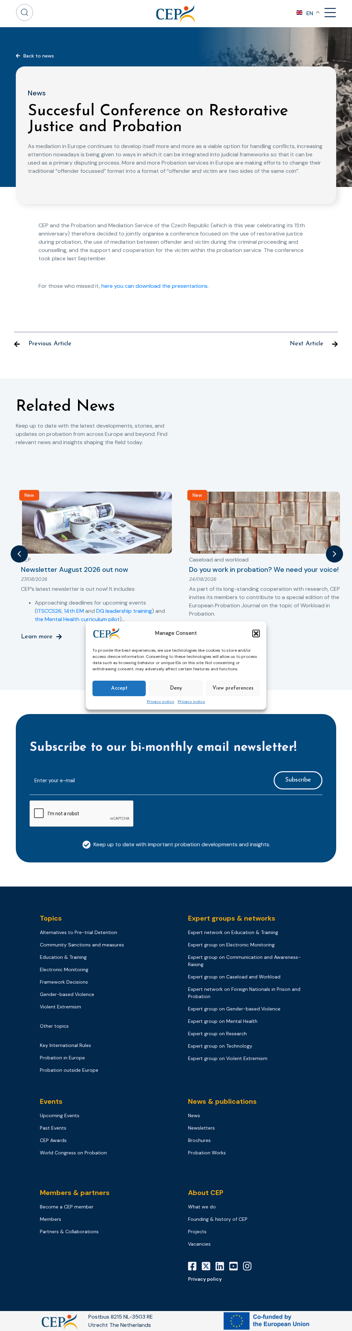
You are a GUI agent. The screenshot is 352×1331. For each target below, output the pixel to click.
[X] (209, 1266)
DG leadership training (124, 611)
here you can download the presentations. (155, 286)
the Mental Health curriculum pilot (77, 619)
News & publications (222, 1101)
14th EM (74, 611)
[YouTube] (236, 1266)
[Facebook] (195, 1266)
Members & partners (75, 1192)
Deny (176, 688)
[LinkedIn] (222, 1266)
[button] (256, 633)
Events (51, 1101)
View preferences (232, 688)
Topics (51, 918)
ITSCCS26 (49, 611)
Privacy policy (160, 702)
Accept (119, 688)
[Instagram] (250, 1266)
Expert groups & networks (231, 918)
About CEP (205, 1192)
